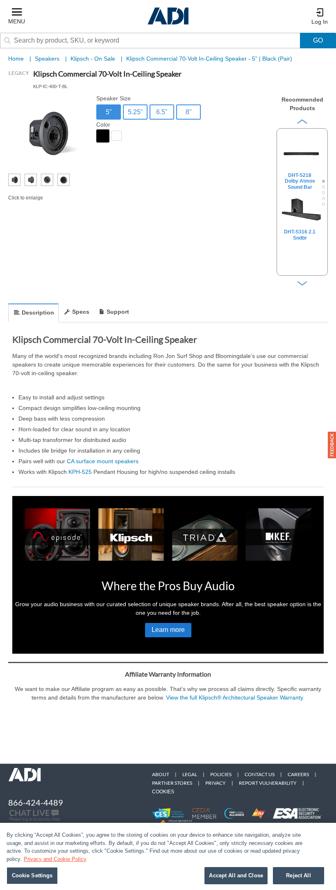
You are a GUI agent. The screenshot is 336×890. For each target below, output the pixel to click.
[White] (116, 136)
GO (318, 40)
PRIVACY (215, 783)
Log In (319, 21)
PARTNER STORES (172, 783)
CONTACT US (260, 774)
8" (189, 112)
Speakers (48, 58)
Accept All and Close (236, 875)
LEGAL (189, 774)
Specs (80, 311)
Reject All (298, 875)
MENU (16, 21)
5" (109, 112)
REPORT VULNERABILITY (268, 783)
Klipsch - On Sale (93, 58)
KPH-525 (80, 472)
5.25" (135, 112)
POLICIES (221, 774)
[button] (332, 445)
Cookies (163, 792)
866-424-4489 (35, 802)
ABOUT (160, 774)
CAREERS (298, 774)
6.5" (162, 112)
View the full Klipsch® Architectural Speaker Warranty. (235, 697)
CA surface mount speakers (102, 461)
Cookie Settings (32, 875)
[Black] (102, 136)
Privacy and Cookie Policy (55, 859)
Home (16, 58)
